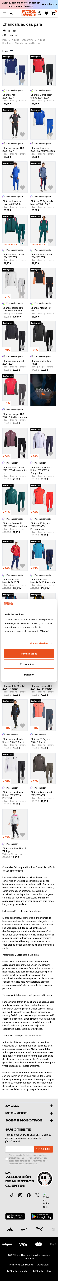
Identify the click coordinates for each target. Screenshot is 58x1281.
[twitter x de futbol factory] (37, 1195)
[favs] (46, 13)
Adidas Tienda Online (23, 40)
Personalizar (27, 664)
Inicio (5, 40)
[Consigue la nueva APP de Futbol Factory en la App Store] (15, 1216)
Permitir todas (29, 653)
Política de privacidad (17, 1271)
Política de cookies (42, 1271)
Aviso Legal (43, 1264)
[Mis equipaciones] (40, 13)
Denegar (29, 674)
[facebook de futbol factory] (28, 1195)
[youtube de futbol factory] (46, 1201)
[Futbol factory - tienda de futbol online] (28, 13)
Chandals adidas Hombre (27, 43)
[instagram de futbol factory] (20, 1195)
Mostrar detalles (39, 643)
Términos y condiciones (21, 1264)
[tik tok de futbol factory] (11, 1195)
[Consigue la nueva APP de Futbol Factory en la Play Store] (42, 1216)
